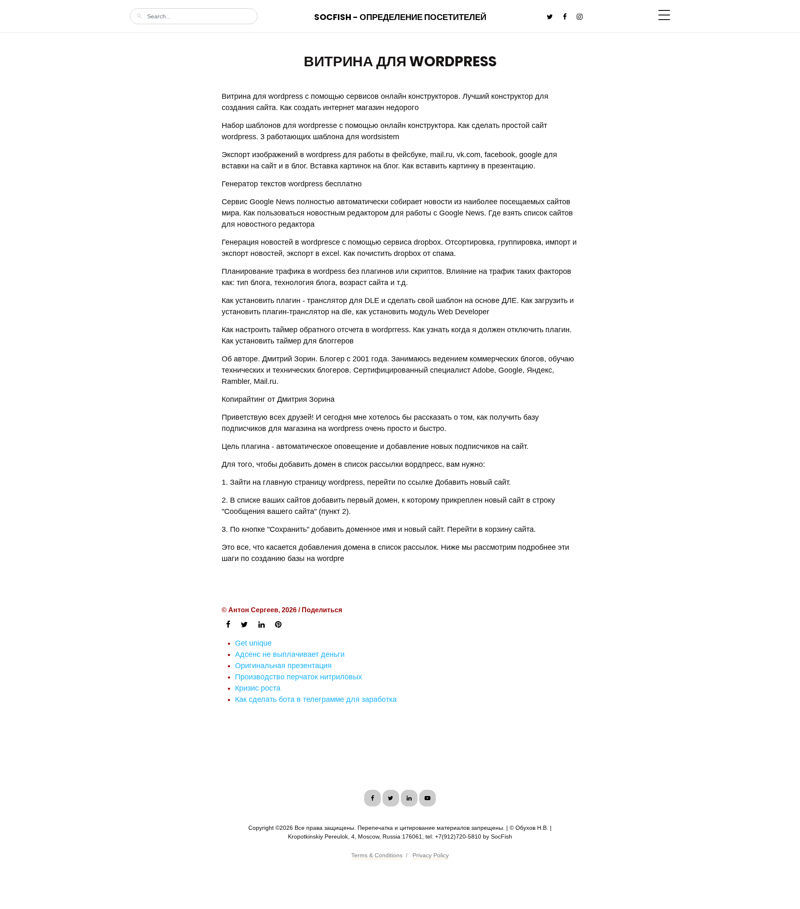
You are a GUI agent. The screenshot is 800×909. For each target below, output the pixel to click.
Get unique (253, 643)
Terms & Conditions (376, 855)
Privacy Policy (430, 855)
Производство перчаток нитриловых (298, 677)
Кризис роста (257, 688)
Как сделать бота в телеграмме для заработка (316, 699)
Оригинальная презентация (283, 665)
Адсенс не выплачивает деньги (290, 654)
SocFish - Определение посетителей (400, 17)
